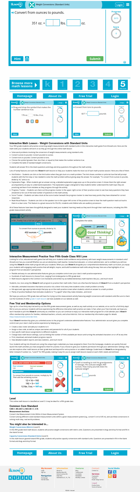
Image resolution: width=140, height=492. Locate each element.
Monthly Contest (80, 477)
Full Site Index (45, 480)
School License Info (62, 474)
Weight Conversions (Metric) (21, 427)
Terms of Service (96, 487)
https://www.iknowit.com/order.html (23, 317)
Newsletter (79, 476)
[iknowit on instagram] (110, 476)
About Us (59, 470)
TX (69, 477)
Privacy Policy (96, 485)
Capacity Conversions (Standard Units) (25, 436)
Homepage (44, 478)
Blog (77, 470)
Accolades (79, 474)
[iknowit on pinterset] (114, 476)
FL (66, 477)
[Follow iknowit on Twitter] (114, 472)
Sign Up (43, 472)
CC (64, 477)
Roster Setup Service (98, 480)
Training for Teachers (95, 477)
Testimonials (79, 472)
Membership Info (62, 472)
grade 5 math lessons (38, 299)
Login (119, 4)
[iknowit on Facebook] (110, 472)
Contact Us (95, 470)
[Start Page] (17, 4)
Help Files (59, 476)
